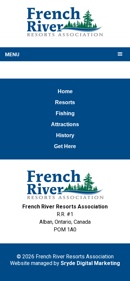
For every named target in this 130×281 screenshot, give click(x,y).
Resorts (65, 102)
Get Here (65, 146)
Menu (12, 55)
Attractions (65, 124)
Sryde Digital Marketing (90, 263)
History (65, 135)
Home (65, 91)
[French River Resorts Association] (65, 21)
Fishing (65, 113)
